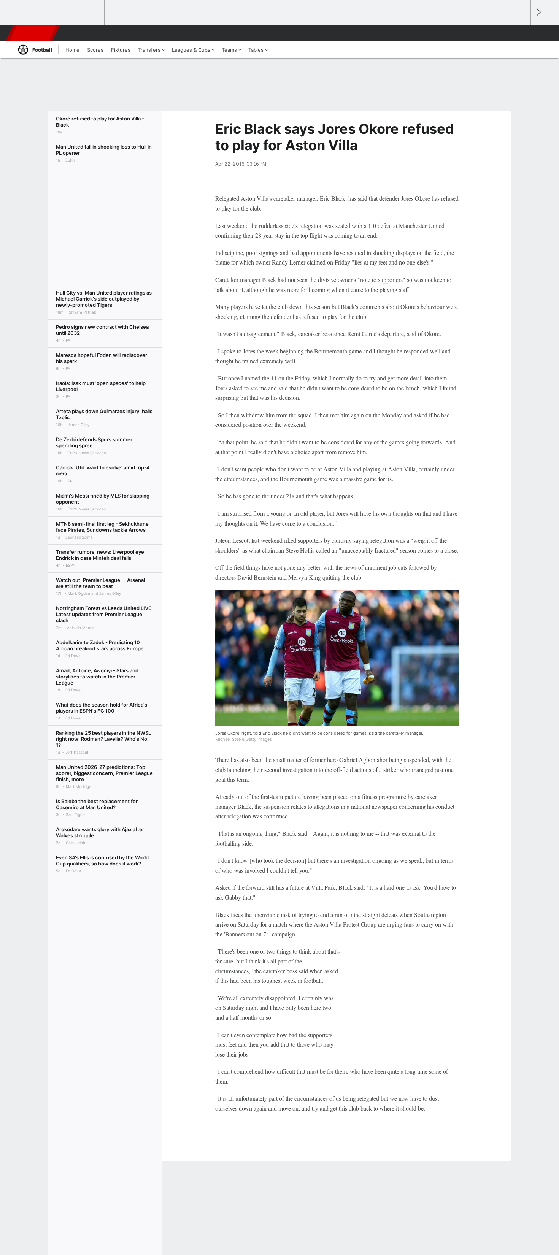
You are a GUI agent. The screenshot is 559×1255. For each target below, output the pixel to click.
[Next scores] (538, 12)
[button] (521, 33)
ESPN (33, 33)
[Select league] (36, 12)
